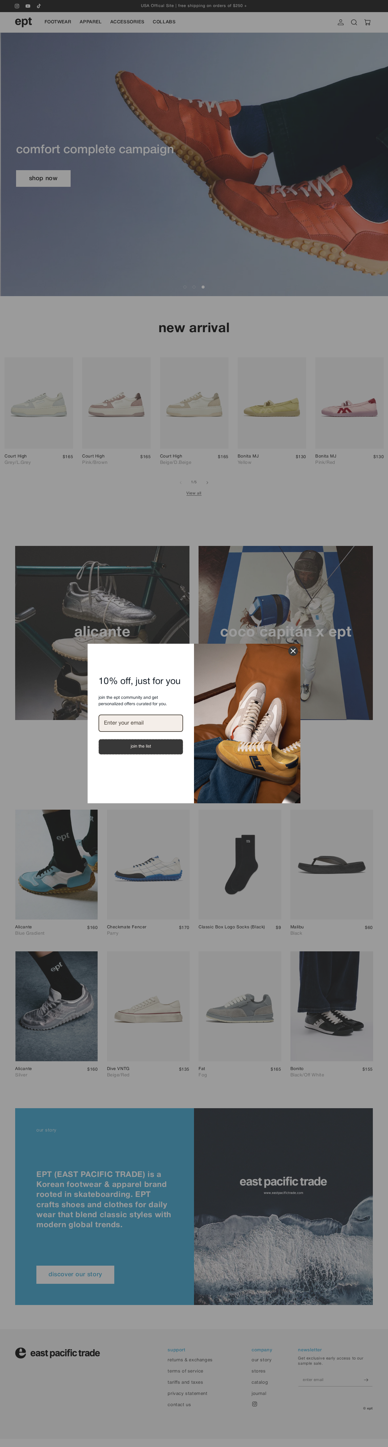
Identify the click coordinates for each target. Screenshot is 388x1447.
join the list (141, 746)
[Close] (293, 651)
